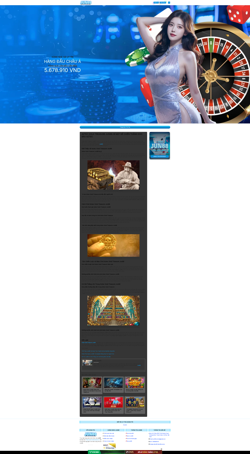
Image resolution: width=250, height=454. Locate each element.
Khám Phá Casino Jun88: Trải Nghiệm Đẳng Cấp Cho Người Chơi (98, 354)
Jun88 (101, 144)
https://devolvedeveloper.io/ (93, 439)
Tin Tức (128, 127)
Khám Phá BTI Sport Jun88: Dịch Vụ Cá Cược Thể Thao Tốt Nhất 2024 (91, 411)
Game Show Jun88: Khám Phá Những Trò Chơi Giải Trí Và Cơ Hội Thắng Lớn (92, 391)
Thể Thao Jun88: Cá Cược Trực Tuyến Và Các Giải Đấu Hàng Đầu (98, 351)
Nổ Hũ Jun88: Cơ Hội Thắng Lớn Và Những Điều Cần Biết (96, 356)
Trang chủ (122, 127)
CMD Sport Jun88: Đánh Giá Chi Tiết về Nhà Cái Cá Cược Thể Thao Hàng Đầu (113, 411)
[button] (169, 3)
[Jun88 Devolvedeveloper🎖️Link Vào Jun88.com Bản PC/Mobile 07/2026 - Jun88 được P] (86, 3)
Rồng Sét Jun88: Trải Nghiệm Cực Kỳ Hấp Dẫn (113, 390)
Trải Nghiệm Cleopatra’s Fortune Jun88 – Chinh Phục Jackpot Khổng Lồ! (134, 411)
